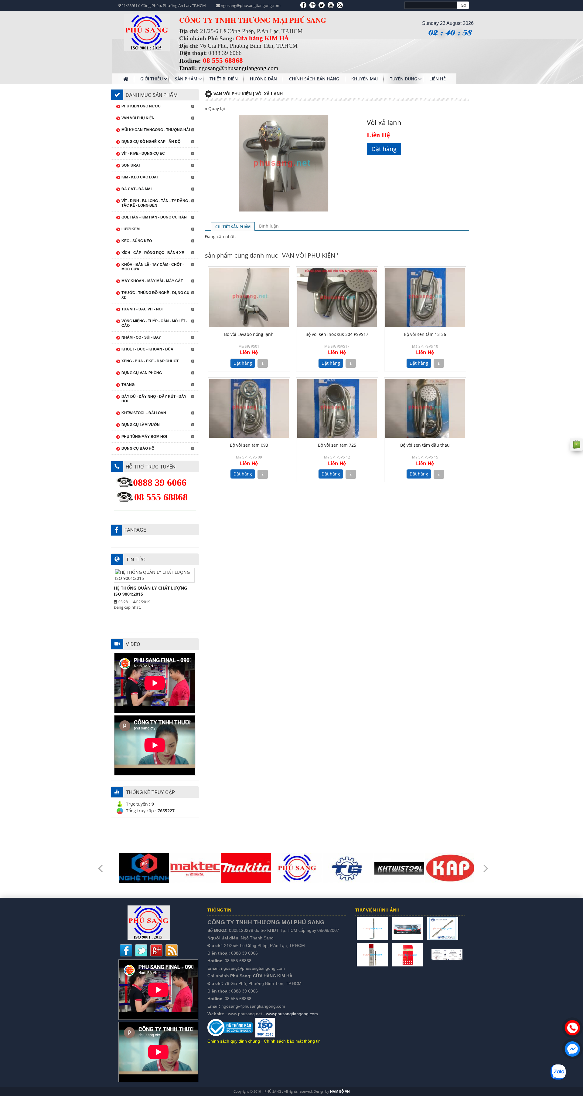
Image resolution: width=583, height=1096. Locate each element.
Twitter (141, 950)
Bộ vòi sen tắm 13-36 (425, 334)
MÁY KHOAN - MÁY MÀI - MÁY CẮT (152, 281)
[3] (443, 928)
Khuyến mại (364, 79)
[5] (407, 954)
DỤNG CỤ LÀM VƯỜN (140, 425)
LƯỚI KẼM (130, 229)
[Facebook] (303, 5)
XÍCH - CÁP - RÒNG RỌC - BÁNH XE (152, 253)
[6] (427, 954)
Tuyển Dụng (403, 79)
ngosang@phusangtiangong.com (253, 968)
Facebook (126, 950)
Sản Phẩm (186, 79)
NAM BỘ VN (340, 1091)
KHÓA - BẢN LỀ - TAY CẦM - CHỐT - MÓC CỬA (152, 266)
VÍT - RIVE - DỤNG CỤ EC (143, 153)
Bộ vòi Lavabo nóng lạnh (249, 334)
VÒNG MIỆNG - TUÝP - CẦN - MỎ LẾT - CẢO (154, 323)
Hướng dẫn (263, 79)
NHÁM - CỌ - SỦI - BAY (141, 337)
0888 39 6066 (244, 953)
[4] (372, 954)
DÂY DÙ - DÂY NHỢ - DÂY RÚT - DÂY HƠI (153, 398)
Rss (171, 950)
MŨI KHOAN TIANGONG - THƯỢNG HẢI (155, 130)
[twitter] (322, 5)
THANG (128, 385)
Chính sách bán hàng (314, 79)
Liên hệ (437, 79)
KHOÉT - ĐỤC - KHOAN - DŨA (147, 349)
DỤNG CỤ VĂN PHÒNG (141, 373)
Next (486, 864)
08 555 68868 (238, 960)
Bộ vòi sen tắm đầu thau (425, 445)
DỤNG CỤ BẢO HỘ (137, 448)
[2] (407, 928)
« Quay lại (215, 108)
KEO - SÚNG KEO (136, 241)
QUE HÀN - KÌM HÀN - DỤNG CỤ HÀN (154, 217)
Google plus (156, 950)
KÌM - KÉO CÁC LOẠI (139, 177)
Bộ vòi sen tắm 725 (337, 445)
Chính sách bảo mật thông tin (292, 1041)
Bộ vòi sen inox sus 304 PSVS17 (336, 334)
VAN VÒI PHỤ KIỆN (138, 118)
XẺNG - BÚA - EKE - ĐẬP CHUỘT (150, 361)
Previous (100, 864)
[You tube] (331, 5)
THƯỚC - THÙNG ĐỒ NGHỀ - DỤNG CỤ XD (155, 295)
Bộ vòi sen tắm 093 (249, 445)
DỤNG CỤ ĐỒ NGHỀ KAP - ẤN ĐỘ (150, 142)
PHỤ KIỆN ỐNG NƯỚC (141, 106)
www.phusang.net (245, 1013)
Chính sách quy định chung (233, 1041)
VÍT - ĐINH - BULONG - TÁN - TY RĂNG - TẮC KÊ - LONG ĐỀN (155, 203)
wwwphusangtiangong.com (292, 1013)
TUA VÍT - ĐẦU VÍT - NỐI (141, 309)
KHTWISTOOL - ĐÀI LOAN (143, 413)
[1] (372, 928)
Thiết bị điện (224, 79)
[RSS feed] (340, 5)
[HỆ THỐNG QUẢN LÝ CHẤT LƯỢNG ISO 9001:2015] (447, 954)
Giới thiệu (151, 79)
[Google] (312, 5)
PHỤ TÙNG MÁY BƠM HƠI (144, 437)
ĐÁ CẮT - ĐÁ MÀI (136, 189)
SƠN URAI (130, 165)
